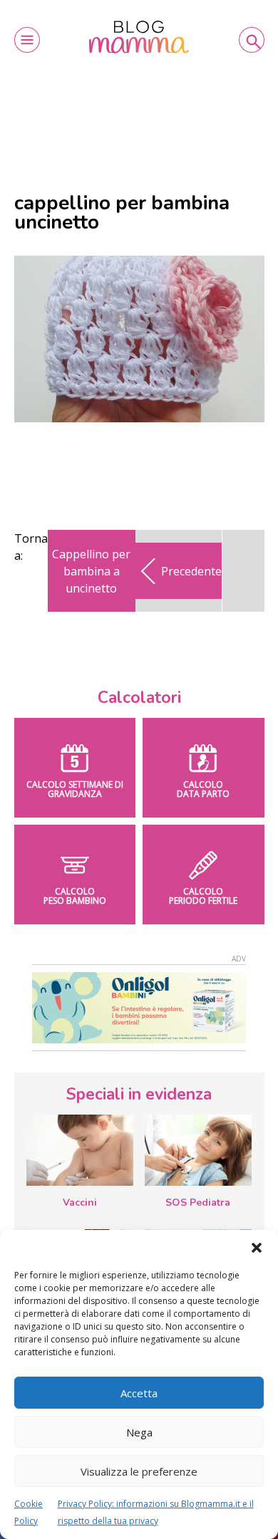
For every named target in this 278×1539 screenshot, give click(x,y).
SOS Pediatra (197, 1202)
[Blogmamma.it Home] (139, 37)
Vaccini (80, 1202)
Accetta (139, 1393)
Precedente (191, 571)
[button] (256, 1248)
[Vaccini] (79, 1150)
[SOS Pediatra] (198, 1150)
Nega (139, 1432)
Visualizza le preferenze (139, 1471)
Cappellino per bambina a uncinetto (91, 571)
